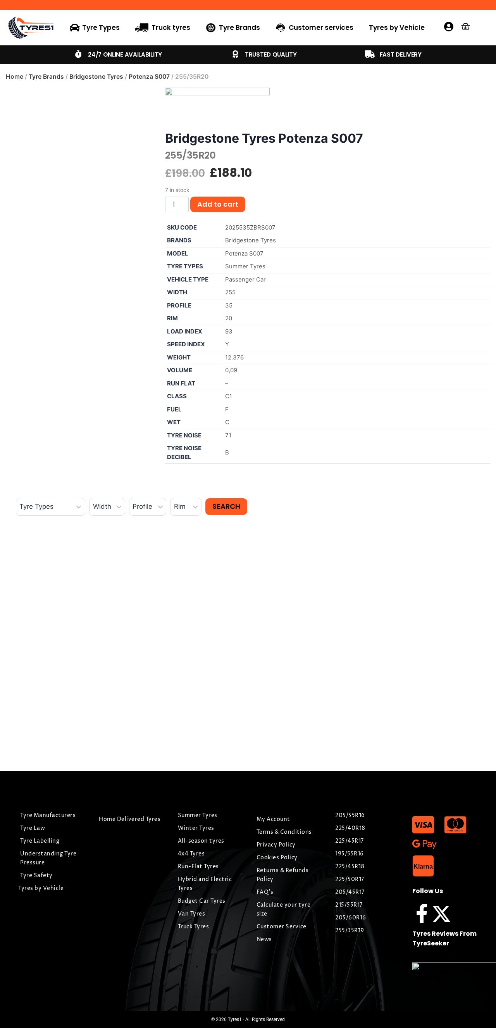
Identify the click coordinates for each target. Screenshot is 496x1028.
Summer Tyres (245, 266)
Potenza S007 (149, 76)
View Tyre (41, 734)
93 (228, 331)
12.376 (234, 357)
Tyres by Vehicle (397, 27)
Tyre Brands (46, 76)
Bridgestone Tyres (96, 76)
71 (228, 435)
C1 (228, 396)
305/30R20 (163, 655)
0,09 (231, 370)
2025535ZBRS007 (250, 227)
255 (230, 292)
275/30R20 (409, 655)
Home (14, 76)
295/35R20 (286, 655)
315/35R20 (38, 655)
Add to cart (217, 204)
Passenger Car (245, 279)
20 (228, 318)
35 (228, 305)
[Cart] (465, 26)
